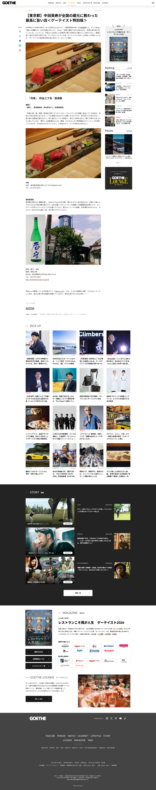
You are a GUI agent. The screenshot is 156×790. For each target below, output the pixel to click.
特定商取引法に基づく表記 (74, 765)
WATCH (58, 3)
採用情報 (114, 765)
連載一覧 (78, 593)
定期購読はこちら (39, 659)
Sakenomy (58, 291)
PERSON (51, 3)
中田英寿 (82, 28)
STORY (106, 735)
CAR (64, 3)
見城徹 (114, 634)
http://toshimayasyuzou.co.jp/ (36, 280)
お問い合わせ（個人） (89, 765)
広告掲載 (41, 765)
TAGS (90, 740)
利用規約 (62, 765)
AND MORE (111, 748)
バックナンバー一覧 (38, 666)
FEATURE (97, 3)
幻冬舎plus (84, 762)
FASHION (44, 748)
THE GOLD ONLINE (94, 762)
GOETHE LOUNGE (56, 762)
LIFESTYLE (86, 3)
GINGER (76, 762)
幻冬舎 (103, 762)
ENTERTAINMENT (91, 748)
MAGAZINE (80, 740)
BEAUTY (75, 748)
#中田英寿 (30, 308)
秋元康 (94, 634)
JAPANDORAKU (68, 762)
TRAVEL (52, 748)
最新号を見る (38, 652)
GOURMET (71, 3)
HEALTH (68, 748)
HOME (27, 314)
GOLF (79, 3)
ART (57, 748)
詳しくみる (39, 699)
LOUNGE (105, 3)
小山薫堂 (100, 634)
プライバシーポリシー (52, 765)
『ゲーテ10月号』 (118, 629)
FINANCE (102, 748)
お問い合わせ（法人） (103, 765)
